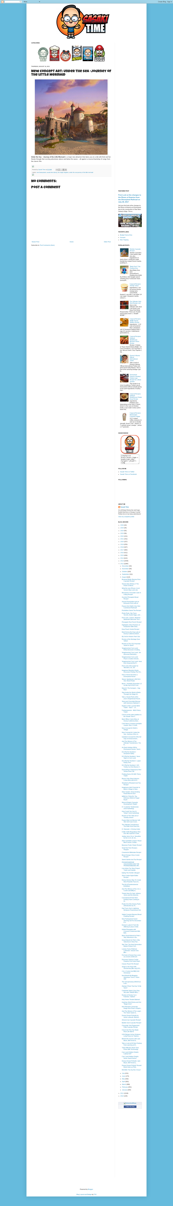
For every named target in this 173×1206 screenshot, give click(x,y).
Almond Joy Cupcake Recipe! (131, 1020)
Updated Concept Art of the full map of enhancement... (131, 737)
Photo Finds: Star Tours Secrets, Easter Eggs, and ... (131, 614)
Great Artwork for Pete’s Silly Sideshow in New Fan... (131, 941)
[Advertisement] (130, 77)
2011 (122, 1093)
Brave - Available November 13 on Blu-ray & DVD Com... (132, 684)
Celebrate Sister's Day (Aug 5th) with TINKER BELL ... (131, 991)
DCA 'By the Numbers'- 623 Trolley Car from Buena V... (131, 766)
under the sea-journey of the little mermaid (81, 172)
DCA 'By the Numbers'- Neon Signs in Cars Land (131, 757)
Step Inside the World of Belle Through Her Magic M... (131, 693)
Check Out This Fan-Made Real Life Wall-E (130, 1030)
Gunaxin (122, 237)
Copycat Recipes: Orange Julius (135, 284)
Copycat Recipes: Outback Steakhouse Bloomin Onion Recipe (135, 340)
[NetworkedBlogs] (130, 1103)
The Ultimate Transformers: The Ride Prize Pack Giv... (131, 825)
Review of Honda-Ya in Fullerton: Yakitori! (129, 996)
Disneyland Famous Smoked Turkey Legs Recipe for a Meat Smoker (135, 378)
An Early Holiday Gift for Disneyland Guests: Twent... (131, 748)
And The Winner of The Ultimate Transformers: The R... (131, 743)
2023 (122, 533)
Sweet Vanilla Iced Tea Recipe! (132, 859)
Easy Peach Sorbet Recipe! (130, 629)
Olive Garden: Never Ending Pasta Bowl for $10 (131, 792)
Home (72, 242)
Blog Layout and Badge (84, 1194)
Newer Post (35, 242)
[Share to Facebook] (63, 170)
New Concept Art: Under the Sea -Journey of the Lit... (131, 733)
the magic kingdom (63, 172)
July (123, 1073)
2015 (122, 555)
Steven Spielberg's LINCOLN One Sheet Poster (131, 680)
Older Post (107, 242)
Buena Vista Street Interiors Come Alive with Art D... (130, 779)
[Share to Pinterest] (66, 170)
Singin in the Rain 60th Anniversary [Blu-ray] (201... (131, 967)
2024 (122, 530)
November (125, 569)
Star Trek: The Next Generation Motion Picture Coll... (132, 945)
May (123, 1079)
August (124, 577)
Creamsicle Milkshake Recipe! (131, 852)
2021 (122, 539)
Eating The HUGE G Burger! (131, 873)
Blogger (90, 1189)
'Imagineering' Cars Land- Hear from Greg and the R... (132, 662)
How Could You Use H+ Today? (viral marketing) (130, 812)
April (123, 1081)
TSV (95, 1194)
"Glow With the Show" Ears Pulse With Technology (130, 1048)
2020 (122, 541)
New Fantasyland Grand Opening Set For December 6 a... (131, 920)
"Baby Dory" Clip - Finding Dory (135, 267)
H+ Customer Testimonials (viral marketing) (130, 807)
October (124, 571)
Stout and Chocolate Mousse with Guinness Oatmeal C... (131, 702)
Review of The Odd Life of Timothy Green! (130, 816)
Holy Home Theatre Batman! (131, 999)
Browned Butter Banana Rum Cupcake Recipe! (131, 580)
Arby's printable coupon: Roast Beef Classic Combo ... (131, 841)
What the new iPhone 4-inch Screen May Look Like (131, 589)
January (125, 1090)
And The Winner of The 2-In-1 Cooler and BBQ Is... (131, 889)
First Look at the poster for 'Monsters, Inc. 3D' (130, 666)
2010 (122, 1096)
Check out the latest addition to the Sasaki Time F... (131, 715)
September (125, 574)
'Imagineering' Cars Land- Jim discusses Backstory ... (131, 653)
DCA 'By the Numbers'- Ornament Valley (129, 752)
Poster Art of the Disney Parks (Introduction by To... (131, 904)
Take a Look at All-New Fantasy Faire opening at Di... (132, 1044)
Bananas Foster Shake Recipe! (132, 845)
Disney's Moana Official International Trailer (135, 358)
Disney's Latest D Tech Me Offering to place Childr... (130, 926)
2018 (122, 547)
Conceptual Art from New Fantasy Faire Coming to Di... (130, 899)
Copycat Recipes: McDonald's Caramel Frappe (135, 414)
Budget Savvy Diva (126, 235)
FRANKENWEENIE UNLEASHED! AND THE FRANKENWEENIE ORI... (131, 864)
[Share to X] (61, 170)
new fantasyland (41, 172)
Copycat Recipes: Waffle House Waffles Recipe (135, 320)
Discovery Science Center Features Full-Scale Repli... (131, 960)
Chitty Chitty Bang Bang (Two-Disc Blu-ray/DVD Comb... (131, 832)
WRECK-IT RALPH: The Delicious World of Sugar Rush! (130, 798)
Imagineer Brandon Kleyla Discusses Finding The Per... (132, 671)
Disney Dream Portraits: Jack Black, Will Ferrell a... (131, 1061)
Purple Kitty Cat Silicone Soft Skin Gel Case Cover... (131, 821)
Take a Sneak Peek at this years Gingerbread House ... (132, 697)
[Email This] (57, 170)
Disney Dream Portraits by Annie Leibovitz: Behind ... (131, 1016)
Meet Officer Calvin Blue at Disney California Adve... (130, 720)
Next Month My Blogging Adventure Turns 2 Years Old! (130, 977)
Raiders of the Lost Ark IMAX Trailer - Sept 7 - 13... (131, 706)
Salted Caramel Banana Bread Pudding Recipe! (131, 915)
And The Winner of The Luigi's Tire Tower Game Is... (131, 1012)
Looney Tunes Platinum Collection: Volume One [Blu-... (130, 950)
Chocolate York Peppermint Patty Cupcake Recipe (130, 1026)
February (125, 1087)
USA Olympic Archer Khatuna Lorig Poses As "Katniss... (131, 1035)
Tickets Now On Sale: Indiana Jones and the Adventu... (131, 894)
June (124, 1076)
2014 (122, 558)
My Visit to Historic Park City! (131, 636)
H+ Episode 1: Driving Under (131, 829)
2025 (122, 528)
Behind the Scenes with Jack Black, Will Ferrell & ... (131, 1039)
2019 (122, 544)
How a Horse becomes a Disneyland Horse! (130, 675)
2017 (122, 550)
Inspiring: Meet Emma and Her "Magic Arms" (131, 1003)
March (124, 1084)
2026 (122, 525)
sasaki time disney (52, 172)
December (125, 566)
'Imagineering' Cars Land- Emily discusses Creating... (131, 649)
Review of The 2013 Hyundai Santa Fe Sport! (131, 644)
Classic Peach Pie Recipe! (130, 964)
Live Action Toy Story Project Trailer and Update (131, 869)
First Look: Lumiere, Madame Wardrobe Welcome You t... (131, 618)
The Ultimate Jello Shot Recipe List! (135, 302)
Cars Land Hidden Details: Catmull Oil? (130, 1053)
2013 (122, 561)
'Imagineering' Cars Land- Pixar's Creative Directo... (131, 657)
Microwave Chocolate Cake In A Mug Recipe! (131, 593)
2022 (122, 536)
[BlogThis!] (59, 170)
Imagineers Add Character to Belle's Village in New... (131, 788)
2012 (122, 564)
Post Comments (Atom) (47, 245)
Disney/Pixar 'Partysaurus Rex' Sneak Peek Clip (131, 770)
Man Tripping (124, 240)
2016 (122, 552)
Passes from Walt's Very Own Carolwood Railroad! (131, 607)
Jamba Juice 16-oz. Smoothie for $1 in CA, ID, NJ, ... (131, 837)
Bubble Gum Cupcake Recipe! (131, 1023)
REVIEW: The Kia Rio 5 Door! (131, 1070)
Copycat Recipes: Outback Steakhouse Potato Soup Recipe (136, 396)
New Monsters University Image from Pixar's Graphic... (132, 1007)
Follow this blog (130, 1106)
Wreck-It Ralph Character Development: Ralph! (130, 803)
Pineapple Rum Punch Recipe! (132, 622)
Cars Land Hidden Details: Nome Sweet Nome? (130, 1057)
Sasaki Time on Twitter (127, 472)
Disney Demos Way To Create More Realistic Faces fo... (131, 880)
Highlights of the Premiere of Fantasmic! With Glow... (131, 625)
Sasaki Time (42, 169)
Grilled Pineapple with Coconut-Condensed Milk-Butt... (131, 931)
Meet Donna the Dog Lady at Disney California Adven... (131, 633)
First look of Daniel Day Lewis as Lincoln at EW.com (131, 956)
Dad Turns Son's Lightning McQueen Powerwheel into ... (131, 910)
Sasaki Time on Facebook (128, 474)
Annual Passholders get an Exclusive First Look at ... (130, 602)
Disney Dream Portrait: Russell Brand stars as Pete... (131, 1066)
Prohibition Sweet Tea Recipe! (131, 610)
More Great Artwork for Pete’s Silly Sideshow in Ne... (131, 936)
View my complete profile (126, 517)
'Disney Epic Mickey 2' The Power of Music (130, 584)
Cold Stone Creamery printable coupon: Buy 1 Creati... (132, 724)
